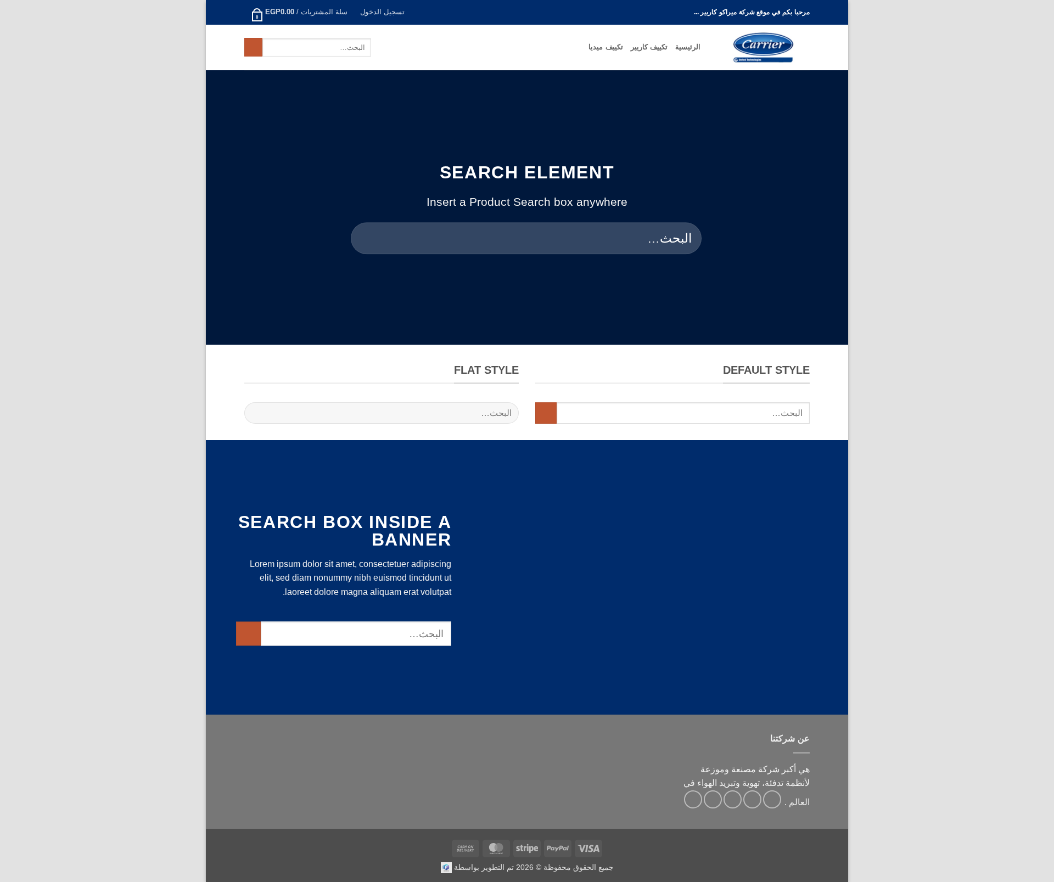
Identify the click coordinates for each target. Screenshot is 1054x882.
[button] (382, 12)
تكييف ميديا (605, 47)
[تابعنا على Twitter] (733, 799)
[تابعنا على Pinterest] (693, 799)
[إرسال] (253, 47)
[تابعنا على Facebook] (772, 799)
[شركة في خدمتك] (446, 867)
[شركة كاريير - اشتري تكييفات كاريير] (763, 47)
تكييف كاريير (649, 47)
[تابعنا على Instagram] (752, 799)
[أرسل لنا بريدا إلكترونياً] (713, 799)
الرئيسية (687, 47)
